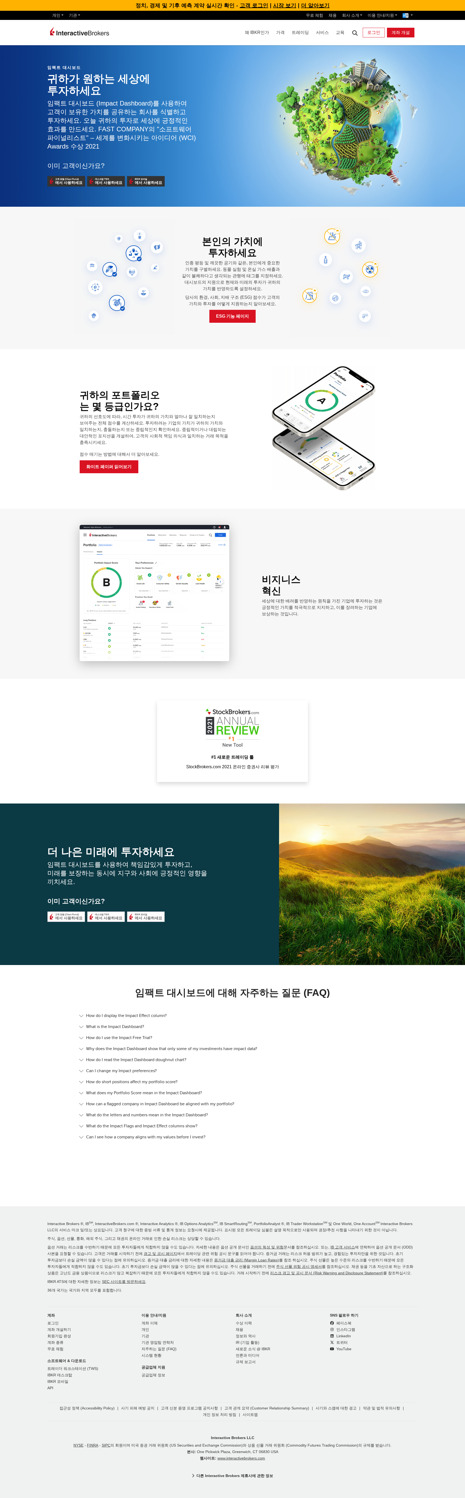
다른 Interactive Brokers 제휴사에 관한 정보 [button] (234, 1476)
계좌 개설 (401, 32)
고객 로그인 (254, 5)
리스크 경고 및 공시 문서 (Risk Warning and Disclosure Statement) (326, 1273)
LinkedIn (343, 1336)
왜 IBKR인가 (257, 32)
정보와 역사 (246, 1336)
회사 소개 (350, 15)
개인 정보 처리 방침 (219, 1415)
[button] (66, 181)
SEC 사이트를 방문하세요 (124, 1282)
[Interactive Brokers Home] (79, 31)
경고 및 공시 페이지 (160, 1254)
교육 (340, 32)
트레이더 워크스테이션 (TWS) (72, 1369)
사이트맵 (250, 1415)
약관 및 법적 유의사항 (381, 1408)
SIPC (106, 1445)
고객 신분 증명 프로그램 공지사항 (189, 1408)
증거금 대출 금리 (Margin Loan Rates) (246, 1260)
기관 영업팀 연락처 (158, 1343)
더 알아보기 (315, 5)
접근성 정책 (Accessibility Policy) (87, 1408)
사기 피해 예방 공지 (137, 1408)
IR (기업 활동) (247, 1343)
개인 (56, 15)
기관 (73, 15)
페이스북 (343, 1323)
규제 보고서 (246, 1362)
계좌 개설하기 (59, 1330)
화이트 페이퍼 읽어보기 (109, 466)
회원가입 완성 (59, 1336)
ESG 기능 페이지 (232, 316)
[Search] (355, 32)
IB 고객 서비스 (342, 1247)
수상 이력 (244, 1323)
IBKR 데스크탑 (59, 1375)
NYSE (78, 1445)
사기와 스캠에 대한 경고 (336, 1408)
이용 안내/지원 (381, 15)
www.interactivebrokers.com (241, 1458)
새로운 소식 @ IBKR (253, 1349)
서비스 (322, 32)
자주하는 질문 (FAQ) (159, 1349)
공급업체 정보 (153, 1375)
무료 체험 (314, 15)
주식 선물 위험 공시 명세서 (299, 1267)
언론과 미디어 (247, 1355)
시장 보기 (284, 5)
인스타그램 (345, 1330)
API (50, 1388)
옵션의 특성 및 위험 (267, 1247)
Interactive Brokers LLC (232, 1438)
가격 (280, 32)
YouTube (343, 1349)
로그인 (373, 32)
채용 (333, 15)
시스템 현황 (151, 1355)
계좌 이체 (150, 1323)
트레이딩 (300, 32)
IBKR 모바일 (57, 1382)
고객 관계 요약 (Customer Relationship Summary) (266, 1408)
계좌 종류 (55, 1343)
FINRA (92, 1445)
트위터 (341, 1343)
